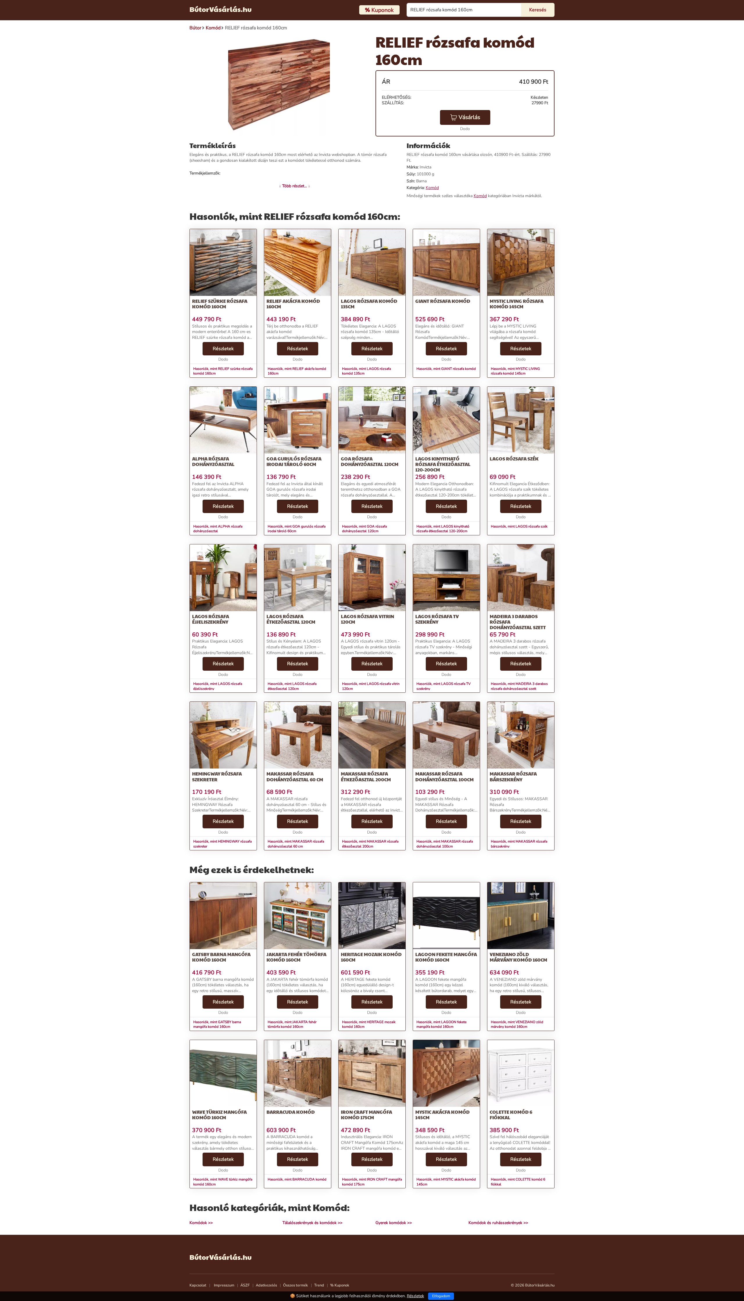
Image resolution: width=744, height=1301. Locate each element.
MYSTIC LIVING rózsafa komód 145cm (516, 304)
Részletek (223, 349)
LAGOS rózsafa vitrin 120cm (367, 619)
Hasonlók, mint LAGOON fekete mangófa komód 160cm (441, 1024)
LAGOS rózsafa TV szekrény (437, 619)
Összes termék (295, 1285)
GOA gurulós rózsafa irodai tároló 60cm (294, 461)
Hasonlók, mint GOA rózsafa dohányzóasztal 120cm (364, 529)
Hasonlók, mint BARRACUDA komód (297, 1179)
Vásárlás (469, 117)
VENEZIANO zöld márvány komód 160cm (518, 957)
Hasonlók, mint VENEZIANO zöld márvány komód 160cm (517, 1024)
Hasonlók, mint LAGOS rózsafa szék (519, 526)
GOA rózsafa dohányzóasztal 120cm (369, 461)
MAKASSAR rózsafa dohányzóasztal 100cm (444, 776)
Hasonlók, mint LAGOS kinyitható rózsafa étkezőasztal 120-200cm (442, 529)
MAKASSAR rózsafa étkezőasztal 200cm (366, 776)
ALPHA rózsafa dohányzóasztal (213, 461)
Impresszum (224, 1285)
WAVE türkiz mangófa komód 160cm (219, 1115)
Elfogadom (441, 1296)
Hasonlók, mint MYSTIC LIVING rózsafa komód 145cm (515, 371)
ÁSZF (245, 1285)
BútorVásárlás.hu (220, 9)
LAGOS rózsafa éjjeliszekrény (210, 619)
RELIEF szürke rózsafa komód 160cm (219, 304)
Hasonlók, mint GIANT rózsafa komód (446, 368)
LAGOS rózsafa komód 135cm (369, 304)
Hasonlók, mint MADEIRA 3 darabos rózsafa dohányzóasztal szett (519, 686)
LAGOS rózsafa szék (514, 458)
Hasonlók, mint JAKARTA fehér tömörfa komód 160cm (292, 1024)
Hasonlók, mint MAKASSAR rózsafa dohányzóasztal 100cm (444, 844)
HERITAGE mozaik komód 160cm (371, 957)
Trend (319, 1285)
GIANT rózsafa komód (442, 301)
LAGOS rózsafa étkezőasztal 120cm (291, 619)
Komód (432, 187)
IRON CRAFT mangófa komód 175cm (366, 1115)
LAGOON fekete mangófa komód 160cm (446, 957)
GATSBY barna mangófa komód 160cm (221, 957)
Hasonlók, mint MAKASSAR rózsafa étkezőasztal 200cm (370, 844)
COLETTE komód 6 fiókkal (511, 1115)
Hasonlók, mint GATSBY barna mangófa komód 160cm (217, 1024)
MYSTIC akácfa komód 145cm (442, 1115)
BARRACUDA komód (291, 1112)
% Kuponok (339, 1285)
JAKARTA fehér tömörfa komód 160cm (296, 957)
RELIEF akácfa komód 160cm (293, 304)
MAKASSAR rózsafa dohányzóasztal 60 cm (295, 776)
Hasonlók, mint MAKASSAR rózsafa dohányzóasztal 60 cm (296, 844)
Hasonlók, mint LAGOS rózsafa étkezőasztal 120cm (292, 686)
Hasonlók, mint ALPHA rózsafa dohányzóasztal (217, 529)
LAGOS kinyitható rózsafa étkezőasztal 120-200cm (443, 464)
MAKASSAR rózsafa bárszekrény (513, 776)
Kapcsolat (197, 1285)
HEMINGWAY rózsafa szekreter (217, 776)
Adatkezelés (266, 1285)
